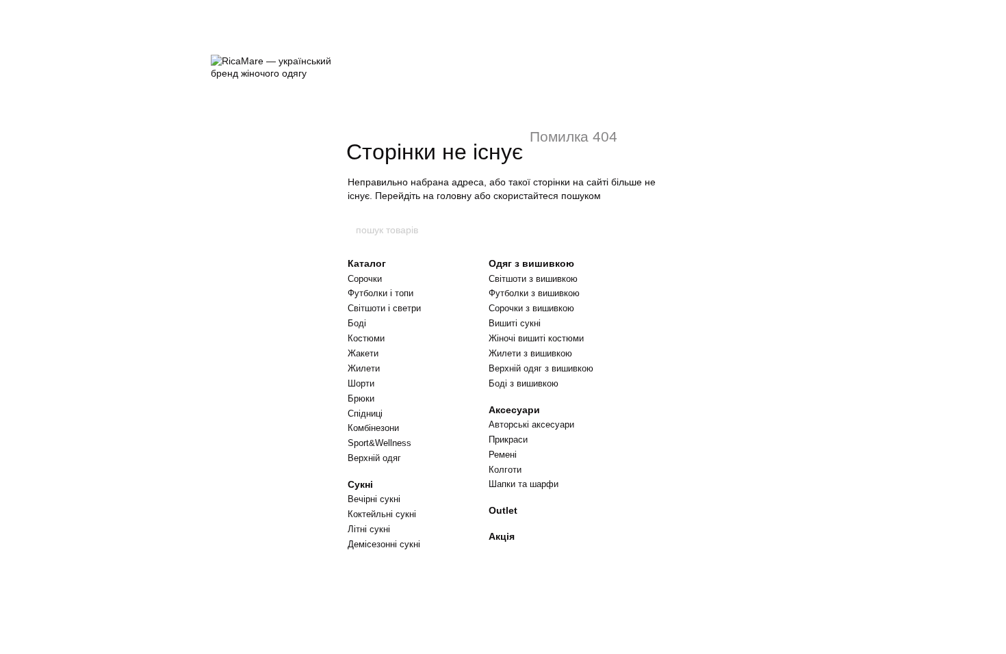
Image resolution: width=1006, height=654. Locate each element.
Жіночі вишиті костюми (536, 338)
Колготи (505, 470)
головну (454, 195)
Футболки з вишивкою (534, 293)
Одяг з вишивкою (531, 263)
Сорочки (365, 279)
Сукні (360, 484)
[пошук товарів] (651, 230)
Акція (502, 536)
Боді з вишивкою (523, 383)
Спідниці (365, 413)
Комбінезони (373, 428)
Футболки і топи (380, 293)
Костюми (366, 338)
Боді (357, 323)
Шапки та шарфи (523, 484)
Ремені (503, 454)
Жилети (364, 368)
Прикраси (508, 439)
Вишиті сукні (515, 323)
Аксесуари (514, 409)
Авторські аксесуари (531, 424)
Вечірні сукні (374, 499)
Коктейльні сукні (382, 514)
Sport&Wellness (379, 443)
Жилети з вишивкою (530, 353)
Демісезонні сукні (384, 544)
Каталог (367, 263)
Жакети (363, 353)
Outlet (503, 510)
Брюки (361, 398)
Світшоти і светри (384, 308)
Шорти (361, 383)
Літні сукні (369, 529)
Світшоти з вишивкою (533, 279)
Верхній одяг (374, 458)
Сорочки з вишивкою (531, 308)
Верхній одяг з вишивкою (541, 368)
